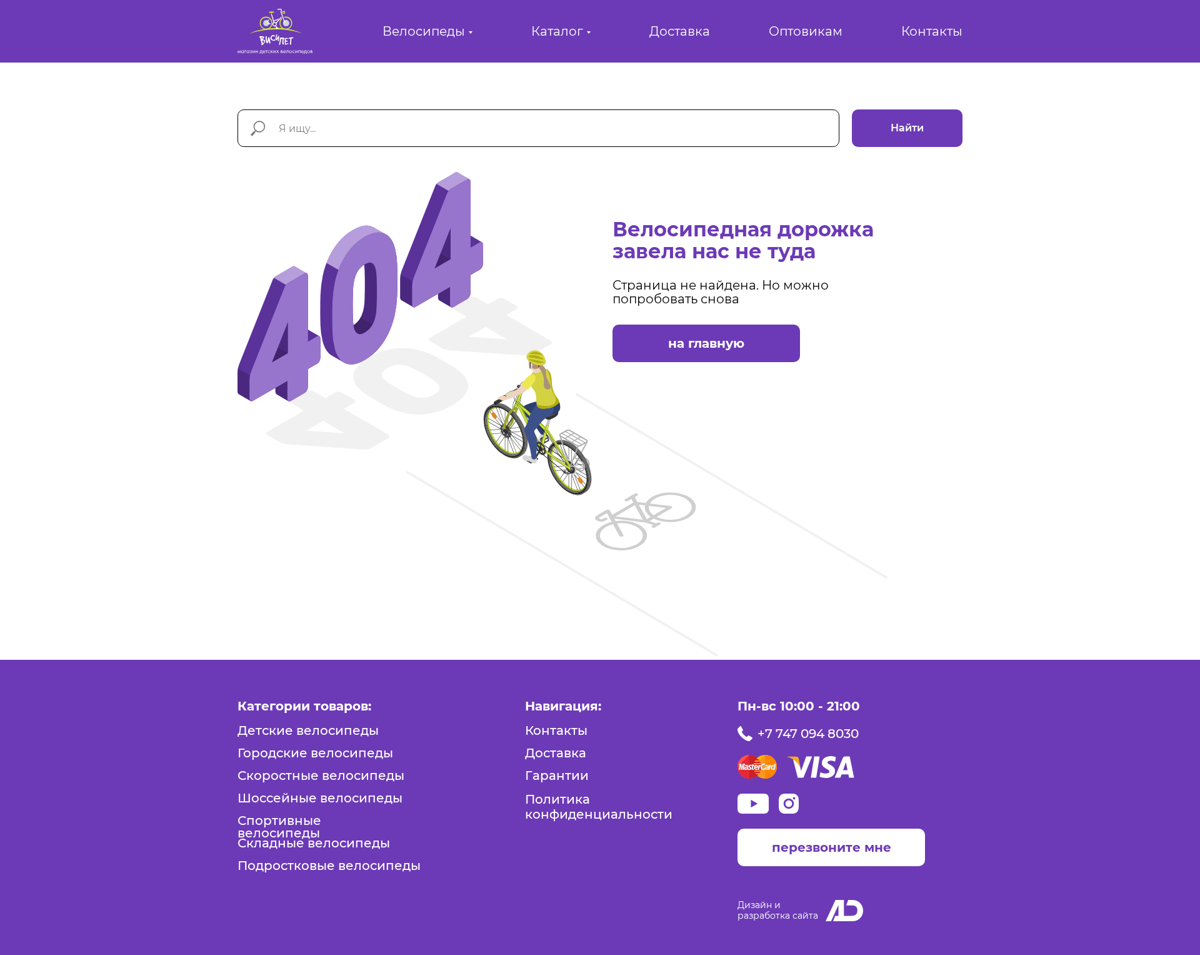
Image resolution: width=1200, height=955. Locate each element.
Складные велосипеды (314, 843)
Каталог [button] (557, 31)
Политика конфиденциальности (598, 807)
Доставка (679, 31)
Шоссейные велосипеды (320, 798)
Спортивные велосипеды (279, 827)
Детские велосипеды (308, 730)
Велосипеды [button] (423, 31)
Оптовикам (805, 31)
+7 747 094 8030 (808, 733)
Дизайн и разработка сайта (778, 910)
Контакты (931, 31)
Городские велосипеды (315, 752)
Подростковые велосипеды (329, 865)
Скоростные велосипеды (321, 775)
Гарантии (557, 775)
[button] (831, 847)
